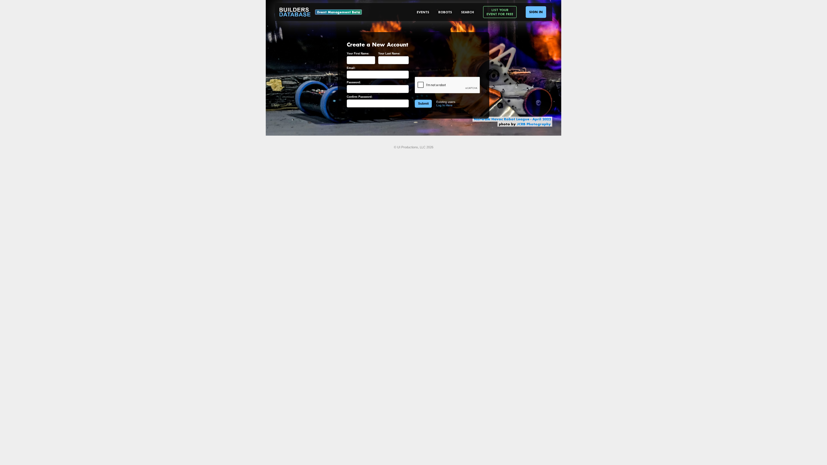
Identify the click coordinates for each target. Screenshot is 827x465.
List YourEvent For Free (500, 12)
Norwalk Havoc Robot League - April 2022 (512, 119)
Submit (423, 103)
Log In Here (444, 105)
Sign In (536, 12)
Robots (445, 12)
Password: (354, 82)
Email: (351, 68)
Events (423, 12)
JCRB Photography (534, 124)
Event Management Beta (338, 12)
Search (467, 12)
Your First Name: (358, 53)
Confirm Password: (359, 96)
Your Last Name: (389, 53)
